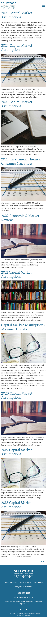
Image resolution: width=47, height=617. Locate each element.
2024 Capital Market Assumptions (16, 47)
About (6, 582)
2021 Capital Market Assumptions (16, 274)
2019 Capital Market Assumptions (16, 452)
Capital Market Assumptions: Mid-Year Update (23, 327)
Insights (18, 586)
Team (21, 582)
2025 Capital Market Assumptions (16, 15)
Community (38, 582)
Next (43, 562)
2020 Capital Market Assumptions (16, 395)
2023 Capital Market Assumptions (16, 104)
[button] (43, 5)
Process (13, 582)
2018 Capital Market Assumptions (16, 505)
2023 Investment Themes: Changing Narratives (21, 161)
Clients (28, 582)
